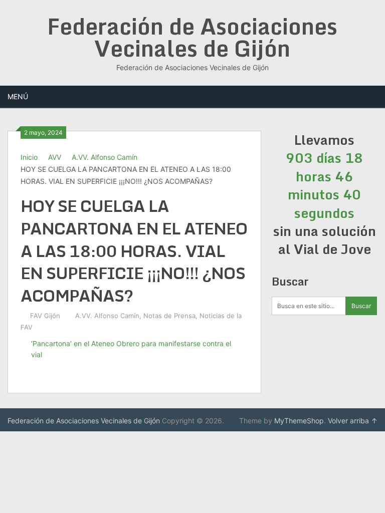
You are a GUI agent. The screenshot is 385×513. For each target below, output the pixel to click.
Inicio (29, 157)
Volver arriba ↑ (352, 420)
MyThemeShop (299, 420)
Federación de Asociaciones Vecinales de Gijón (192, 37)
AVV (54, 157)
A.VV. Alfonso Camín (104, 157)
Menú (18, 96)
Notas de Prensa (169, 316)
